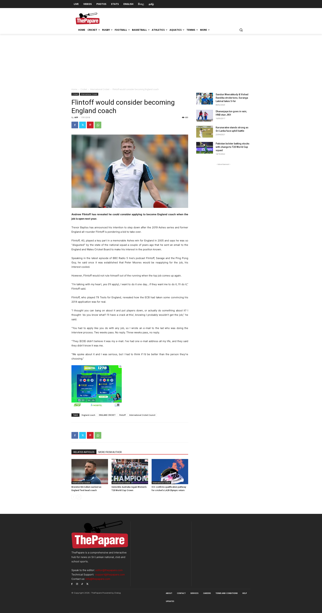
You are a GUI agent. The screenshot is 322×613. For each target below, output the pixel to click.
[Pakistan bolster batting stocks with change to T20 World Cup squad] (204, 148)
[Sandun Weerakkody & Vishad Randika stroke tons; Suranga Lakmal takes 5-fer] (204, 99)
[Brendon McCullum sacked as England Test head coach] (89, 471)
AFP (76, 117)
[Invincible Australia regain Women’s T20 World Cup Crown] (130, 471)
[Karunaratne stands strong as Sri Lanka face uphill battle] (204, 132)
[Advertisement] (161, 59)
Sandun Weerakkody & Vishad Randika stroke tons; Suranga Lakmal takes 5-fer (232, 98)
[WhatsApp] (98, 125)
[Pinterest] (90, 125)
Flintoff (122, 415)
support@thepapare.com (110, 574)
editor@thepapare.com (109, 570)
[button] (241, 30)
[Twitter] (82, 125)
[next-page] (79, 497)
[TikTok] (82, 583)
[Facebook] (74, 125)
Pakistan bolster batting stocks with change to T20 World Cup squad (232, 147)
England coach (88, 415)
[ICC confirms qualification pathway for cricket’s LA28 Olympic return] (170, 471)
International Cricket (99, 89)
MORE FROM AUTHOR (110, 452)
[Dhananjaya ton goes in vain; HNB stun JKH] (204, 115)
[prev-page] (73, 497)
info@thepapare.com (98, 578)
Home (74, 89)
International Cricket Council (142, 415)
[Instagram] (77, 583)
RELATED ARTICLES (83, 452)
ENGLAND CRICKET (107, 415)
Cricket (83, 89)
